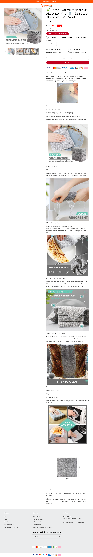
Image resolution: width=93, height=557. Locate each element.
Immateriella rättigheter (11, 527)
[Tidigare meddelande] (4, 1)
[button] (5, 5)
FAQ (5, 516)
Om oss (6, 519)
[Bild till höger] (40, 51)
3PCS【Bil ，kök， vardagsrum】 (57, 33)
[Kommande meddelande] (88, 1)
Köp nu (67, 62)
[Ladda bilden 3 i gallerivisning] (27, 51)
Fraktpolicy (36, 516)
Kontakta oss (8, 522)
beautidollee (43, 550)
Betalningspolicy (38, 524)
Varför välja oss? (9, 524)
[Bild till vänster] (5, 51)
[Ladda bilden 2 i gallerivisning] (19, 51)
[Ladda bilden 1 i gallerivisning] (11, 51)
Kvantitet (48, 40)
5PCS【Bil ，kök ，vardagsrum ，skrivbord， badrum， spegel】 (67, 37)
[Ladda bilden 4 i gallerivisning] (35, 51)
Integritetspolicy (38, 519)
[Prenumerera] (59, 536)
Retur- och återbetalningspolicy (42, 527)
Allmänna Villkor (37, 522)
